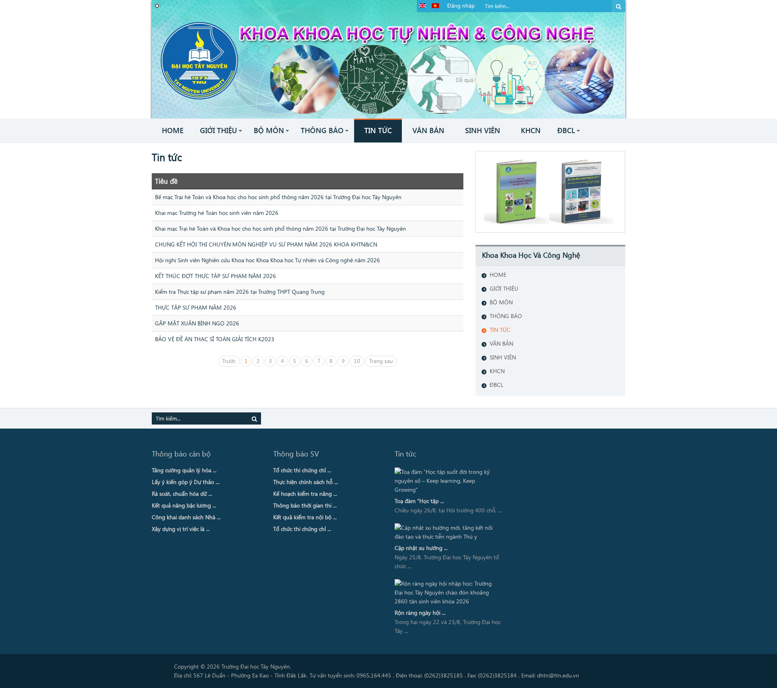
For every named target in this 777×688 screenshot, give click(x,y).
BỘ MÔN (501, 302)
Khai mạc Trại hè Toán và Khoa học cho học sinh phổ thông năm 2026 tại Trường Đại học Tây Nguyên (280, 228)
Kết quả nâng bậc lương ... (184, 505)
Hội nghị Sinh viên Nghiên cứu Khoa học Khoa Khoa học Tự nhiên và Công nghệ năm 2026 (267, 260)
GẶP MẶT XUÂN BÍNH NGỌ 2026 (197, 323)
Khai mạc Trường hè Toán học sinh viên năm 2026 (216, 213)
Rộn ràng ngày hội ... (420, 612)
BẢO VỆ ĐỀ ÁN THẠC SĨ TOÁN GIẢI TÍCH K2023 (214, 339)
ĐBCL (496, 385)
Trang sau (381, 361)
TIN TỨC (500, 329)
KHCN (497, 371)
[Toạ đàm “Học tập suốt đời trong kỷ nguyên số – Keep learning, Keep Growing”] (446, 480)
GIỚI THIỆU (504, 288)
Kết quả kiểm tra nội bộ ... (305, 517)
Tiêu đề (166, 180)
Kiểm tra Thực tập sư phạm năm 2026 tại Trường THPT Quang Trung (240, 291)
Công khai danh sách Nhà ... (186, 517)
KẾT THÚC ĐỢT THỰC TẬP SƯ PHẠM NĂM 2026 (215, 276)
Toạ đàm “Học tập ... (419, 501)
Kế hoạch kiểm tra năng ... (305, 493)
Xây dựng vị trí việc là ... (181, 529)
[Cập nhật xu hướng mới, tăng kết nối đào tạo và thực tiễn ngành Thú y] (446, 532)
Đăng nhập (461, 5)
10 (357, 361)
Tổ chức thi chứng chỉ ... (302, 470)
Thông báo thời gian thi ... (305, 505)
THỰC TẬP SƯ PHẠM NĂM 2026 (195, 307)
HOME (498, 274)
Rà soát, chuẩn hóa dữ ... (182, 493)
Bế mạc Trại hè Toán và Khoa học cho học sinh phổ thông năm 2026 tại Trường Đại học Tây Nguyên (278, 197)
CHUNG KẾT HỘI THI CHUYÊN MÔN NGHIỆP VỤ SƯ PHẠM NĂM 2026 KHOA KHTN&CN (266, 244)
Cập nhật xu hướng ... (421, 548)
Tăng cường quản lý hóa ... (184, 470)
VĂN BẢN (501, 343)
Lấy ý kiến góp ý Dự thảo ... (185, 482)
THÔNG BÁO (506, 316)
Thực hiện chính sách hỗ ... (305, 482)
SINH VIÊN (503, 357)
